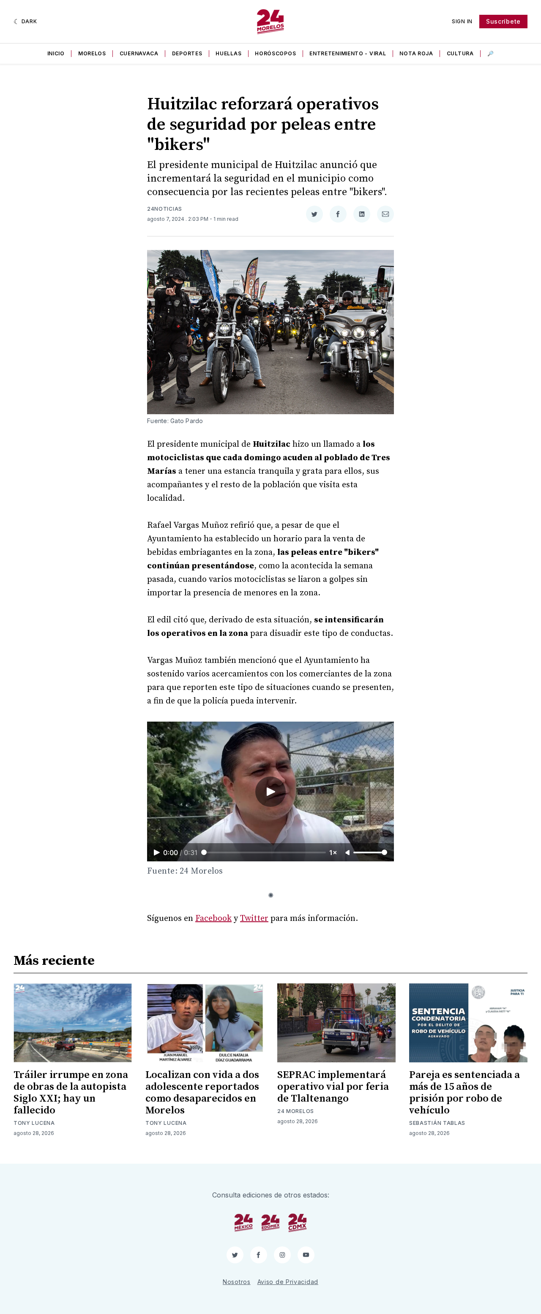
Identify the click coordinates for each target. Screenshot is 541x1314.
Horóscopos (275, 53)
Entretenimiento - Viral (347, 53)
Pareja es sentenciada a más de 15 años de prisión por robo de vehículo (464, 1093)
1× (333, 852)
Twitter (254, 918)
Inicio (56, 53)
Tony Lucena (34, 1123)
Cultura (460, 53)
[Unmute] (348, 853)
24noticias (164, 209)
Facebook (213, 918)
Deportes (187, 53)
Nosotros (237, 1281)
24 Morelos (295, 1111)
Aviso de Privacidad (287, 1281)
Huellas (228, 53)
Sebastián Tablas (437, 1123)
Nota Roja (416, 53)
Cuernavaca (139, 53)
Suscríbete (503, 21)
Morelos (92, 53)
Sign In (462, 21)
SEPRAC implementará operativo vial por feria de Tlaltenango (333, 1087)
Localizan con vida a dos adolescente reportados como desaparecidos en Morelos (202, 1093)
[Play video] (270, 791)
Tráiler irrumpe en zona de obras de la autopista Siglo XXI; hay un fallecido (71, 1093)
